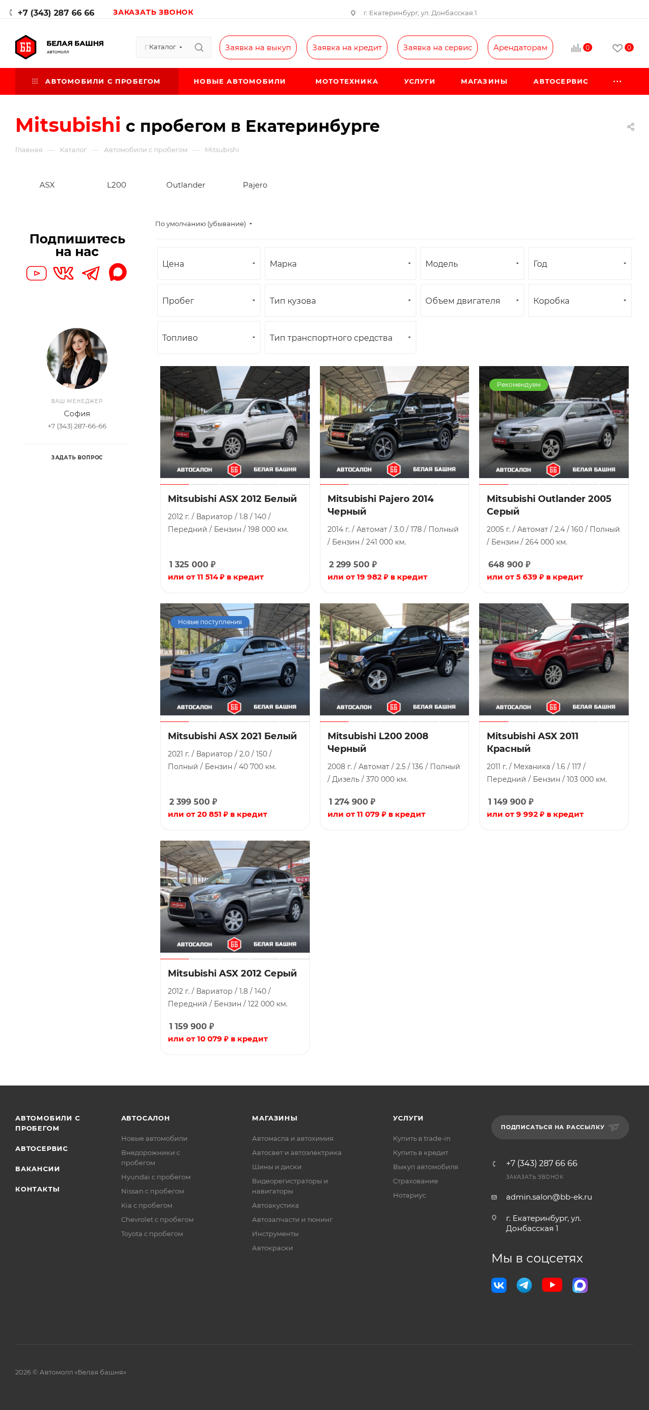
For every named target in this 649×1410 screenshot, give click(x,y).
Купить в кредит (420, 1152)
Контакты (37, 1189)
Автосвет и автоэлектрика (297, 1152)
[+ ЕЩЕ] (618, 81)
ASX (47, 185)
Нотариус (409, 1195)
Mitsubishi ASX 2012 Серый (232, 973)
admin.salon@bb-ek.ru (549, 1197)
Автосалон (145, 1118)
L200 (116, 185)
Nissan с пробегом (152, 1191)
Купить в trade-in (422, 1138)
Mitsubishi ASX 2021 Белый (232, 736)
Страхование (415, 1181)
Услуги (408, 1118)
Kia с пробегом (146, 1205)
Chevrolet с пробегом (157, 1219)
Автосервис (41, 1148)
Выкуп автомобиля (425, 1167)
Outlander (185, 185)
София (77, 413)
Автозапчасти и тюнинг (292, 1219)
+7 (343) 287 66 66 (56, 13)
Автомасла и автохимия (293, 1138)
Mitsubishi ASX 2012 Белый (232, 498)
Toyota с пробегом (152, 1234)
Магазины (274, 1118)
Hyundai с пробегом (156, 1177)
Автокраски (272, 1248)
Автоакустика (275, 1205)
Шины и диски (277, 1167)
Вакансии (37, 1169)
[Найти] (199, 47)
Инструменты (275, 1234)
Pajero (255, 185)
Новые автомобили (154, 1138)
